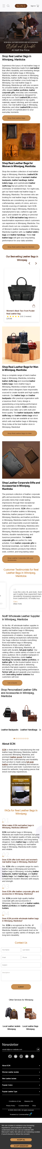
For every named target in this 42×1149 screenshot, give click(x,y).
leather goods (16, 757)
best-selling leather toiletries (18, 674)
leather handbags (19, 180)
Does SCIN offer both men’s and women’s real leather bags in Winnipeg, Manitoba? (19, 861)
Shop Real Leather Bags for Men (20, 433)
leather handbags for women (17, 658)
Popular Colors (7, 1085)
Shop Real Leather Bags (16, 118)
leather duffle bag (9, 381)
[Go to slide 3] (18, 738)
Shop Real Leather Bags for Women (21, 247)
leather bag (21, 842)
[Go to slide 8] (27, 738)
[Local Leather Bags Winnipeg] (30, 1013)
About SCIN (6, 1066)
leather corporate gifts (24, 543)
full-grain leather (26, 650)
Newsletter (10, 1045)
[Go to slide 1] (14, 738)
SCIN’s (25, 407)
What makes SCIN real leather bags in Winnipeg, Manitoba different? (18, 826)
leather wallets (33, 903)
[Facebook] (10, 1056)
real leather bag (21, 217)
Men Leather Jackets (9, 1079)
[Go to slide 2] (16, 738)
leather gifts (7, 662)
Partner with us (8, 672)
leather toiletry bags (23, 415)
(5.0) (21, 316)
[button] (38, 1049)
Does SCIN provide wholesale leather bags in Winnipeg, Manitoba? (20, 919)
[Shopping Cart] (38, 6)
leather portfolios (21, 90)
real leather (34, 68)
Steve (9, 599)
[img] (10, 716)
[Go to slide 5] (22, 738)
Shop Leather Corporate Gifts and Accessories (20, 559)
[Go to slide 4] (20, 738)
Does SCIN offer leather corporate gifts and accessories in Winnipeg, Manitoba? (20, 892)
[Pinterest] (32, 1056)
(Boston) (10, 601)
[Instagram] (21, 1056)
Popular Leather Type (9, 1092)
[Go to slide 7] (25, 738)
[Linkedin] (15, 1056)
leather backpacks (25, 412)
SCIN (12, 217)
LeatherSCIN (25, 97)
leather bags (19, 395)
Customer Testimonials (16, 569)
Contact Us (21, 942)
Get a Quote (12, 683)
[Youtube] (27, 1056)
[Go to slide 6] (24, 738)
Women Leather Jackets (10, 1072)
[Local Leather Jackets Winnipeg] (11, 1013)
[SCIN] (21, 6)
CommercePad (23, 1114)
